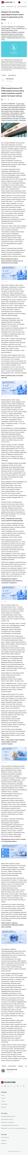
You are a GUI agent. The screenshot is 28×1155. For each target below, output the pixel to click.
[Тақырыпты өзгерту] (20, 2)
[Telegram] (8, 23)
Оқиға (2, 1095)
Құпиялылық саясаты (7, 1119)
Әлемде (3, 1107)
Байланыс (4, 1140)
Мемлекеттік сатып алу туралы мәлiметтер (13, 1128)
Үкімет (4, 75)
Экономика (12, 1066)
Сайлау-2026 (9, 6)
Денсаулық (12, 75)
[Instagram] (2, 23)
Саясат (3, 1098)
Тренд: (3, 6)
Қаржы (20, 1066)
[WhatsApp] (5, 23)
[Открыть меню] (25, 2)
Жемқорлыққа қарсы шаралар (9, 1125)
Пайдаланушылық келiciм (8, 1116)
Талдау (3, 1101)
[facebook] (11, 1086)
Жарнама (3, 1143)
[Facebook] (11, 23)
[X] (14, 23)
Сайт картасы (5, 1137)
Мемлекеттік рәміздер (7, 1122)
